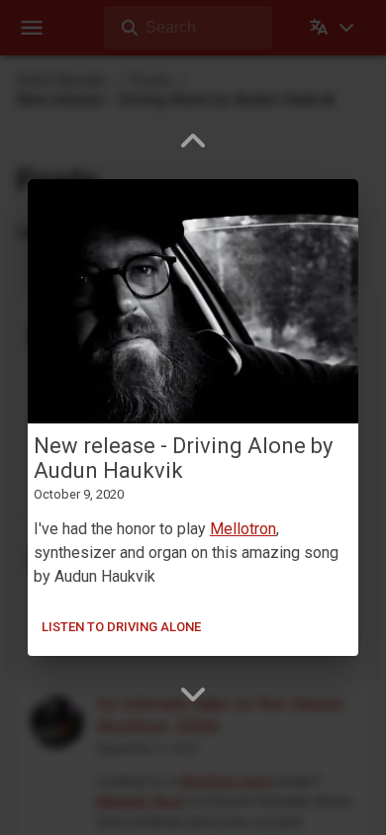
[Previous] (193, 141)
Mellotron (243, 528)
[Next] (193, 693)
